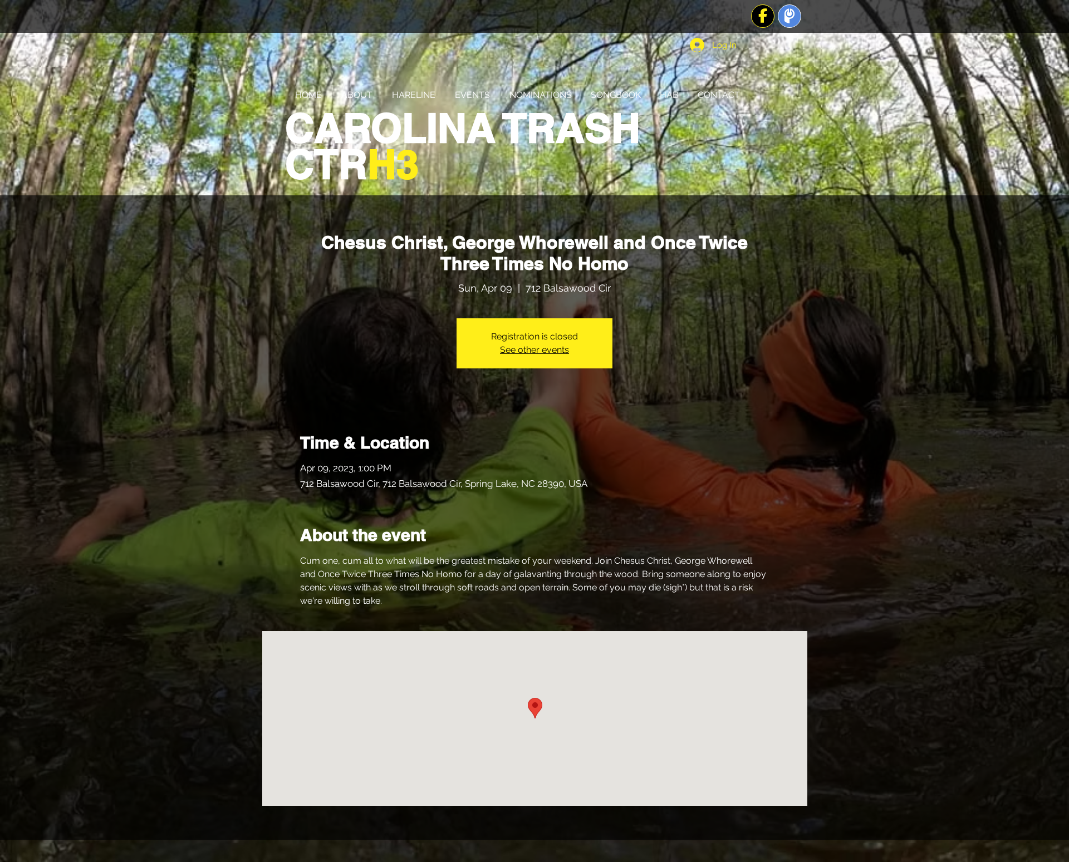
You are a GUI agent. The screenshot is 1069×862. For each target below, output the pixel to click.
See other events (534, 349)
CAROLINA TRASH (462, 127)
